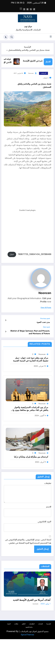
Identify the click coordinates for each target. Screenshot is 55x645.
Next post (46, 327)
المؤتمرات (31, 628)
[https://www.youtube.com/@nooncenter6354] (21, 8)
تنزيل (12, 254)
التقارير (23, 628)
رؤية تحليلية (43, 574)
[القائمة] (50, 37)
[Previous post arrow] (5, 320)
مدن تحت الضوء (43, 322)
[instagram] (24, 9)
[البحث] (11, 37)
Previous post (45, 318)
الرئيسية (50, 574)
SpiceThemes (27, 639)
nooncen (31, 73)
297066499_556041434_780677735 (34, 254)
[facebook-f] (34, 9)
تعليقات (47, 483)
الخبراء (8, 628)
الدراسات (43, 73)
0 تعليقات (45, 78)
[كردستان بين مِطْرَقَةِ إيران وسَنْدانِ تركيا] (27, 439)
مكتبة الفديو (29, 632)
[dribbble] (27, 9)
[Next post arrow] (5, 331)
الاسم (48, 507)
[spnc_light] (5, 37)
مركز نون (28, 26)
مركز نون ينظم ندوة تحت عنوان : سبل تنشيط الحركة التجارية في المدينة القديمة (30, 359)
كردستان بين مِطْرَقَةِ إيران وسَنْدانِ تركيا (31, 456)
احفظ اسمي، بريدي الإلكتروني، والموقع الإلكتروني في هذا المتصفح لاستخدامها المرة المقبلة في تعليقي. (28, 541)
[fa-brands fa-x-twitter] (31, 9)
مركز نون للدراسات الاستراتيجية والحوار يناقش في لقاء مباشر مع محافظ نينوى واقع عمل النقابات (29, 409)
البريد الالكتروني (44, 521)
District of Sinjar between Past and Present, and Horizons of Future (30, 332)
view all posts (46, 307)
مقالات (16, 628)
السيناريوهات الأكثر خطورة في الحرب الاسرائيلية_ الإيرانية (36, 603)
